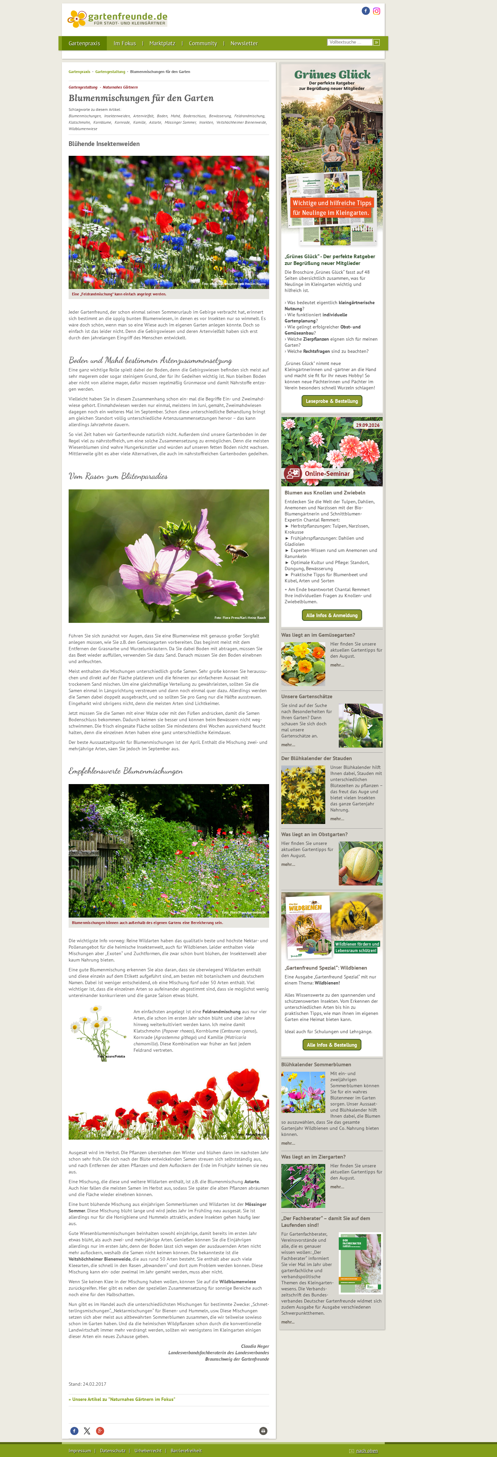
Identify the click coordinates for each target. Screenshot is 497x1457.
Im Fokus (125, 43)
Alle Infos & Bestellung (332, 1045)
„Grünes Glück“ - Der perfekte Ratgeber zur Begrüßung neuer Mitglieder (330, 259)
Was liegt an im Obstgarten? (314, 834)
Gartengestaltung (110, 71)
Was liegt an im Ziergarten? (313, 1156)
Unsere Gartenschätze (306, 696)
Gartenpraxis (84, 43)
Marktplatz (162, 43)
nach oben (367, 1451)
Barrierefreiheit (186, 1451)
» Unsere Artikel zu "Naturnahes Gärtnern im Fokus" (122, 1399)
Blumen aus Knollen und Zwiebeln (325, 492)
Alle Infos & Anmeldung (332, 615)
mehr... (287, 1322)
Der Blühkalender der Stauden (316, 758)
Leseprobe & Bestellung (332, 401)
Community (203, 43)
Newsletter (244, 43)
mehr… (337, 665)
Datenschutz (112, 1451)
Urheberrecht (148, 1451)
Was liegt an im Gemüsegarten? (318, 634)
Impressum (80, 1451)
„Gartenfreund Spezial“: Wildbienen (326, 967)
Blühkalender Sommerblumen (316, 1064)
